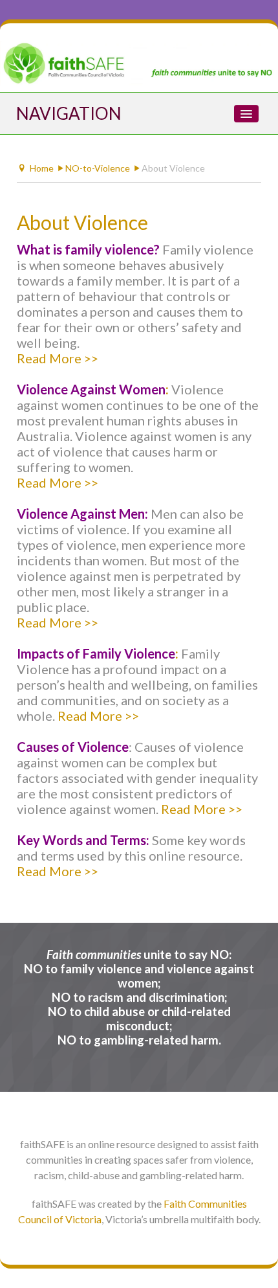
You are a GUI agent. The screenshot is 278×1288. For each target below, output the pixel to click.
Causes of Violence (73, 746)
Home (42, 168)
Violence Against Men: (82, 513)
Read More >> (57, 358)
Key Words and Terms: (83, 840)
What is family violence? (88, 249)
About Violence (82, 222)
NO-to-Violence (97, 168)
